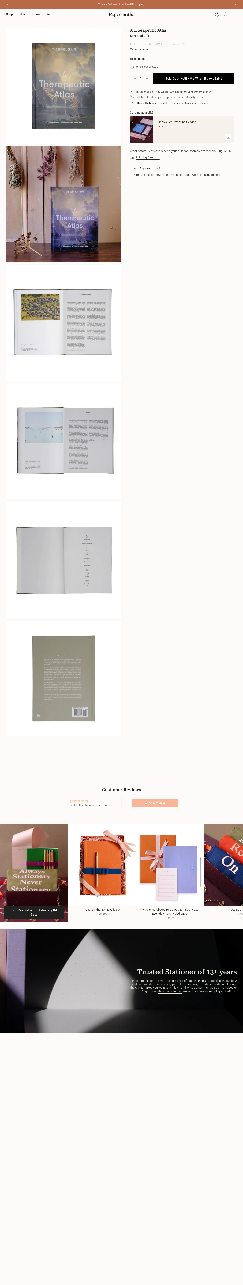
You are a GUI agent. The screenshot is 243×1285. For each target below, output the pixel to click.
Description (137, 58)
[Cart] (234, 14)
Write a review (155, 803)
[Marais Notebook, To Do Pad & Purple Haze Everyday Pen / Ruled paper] (170, 865)
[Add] (228, 137)
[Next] (235, 4)
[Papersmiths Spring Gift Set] (102, 865)
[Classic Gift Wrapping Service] (141, 129)
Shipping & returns (148, 157)
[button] (9, 14)
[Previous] (7, 4)
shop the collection (170, 991)
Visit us (214, 987)
